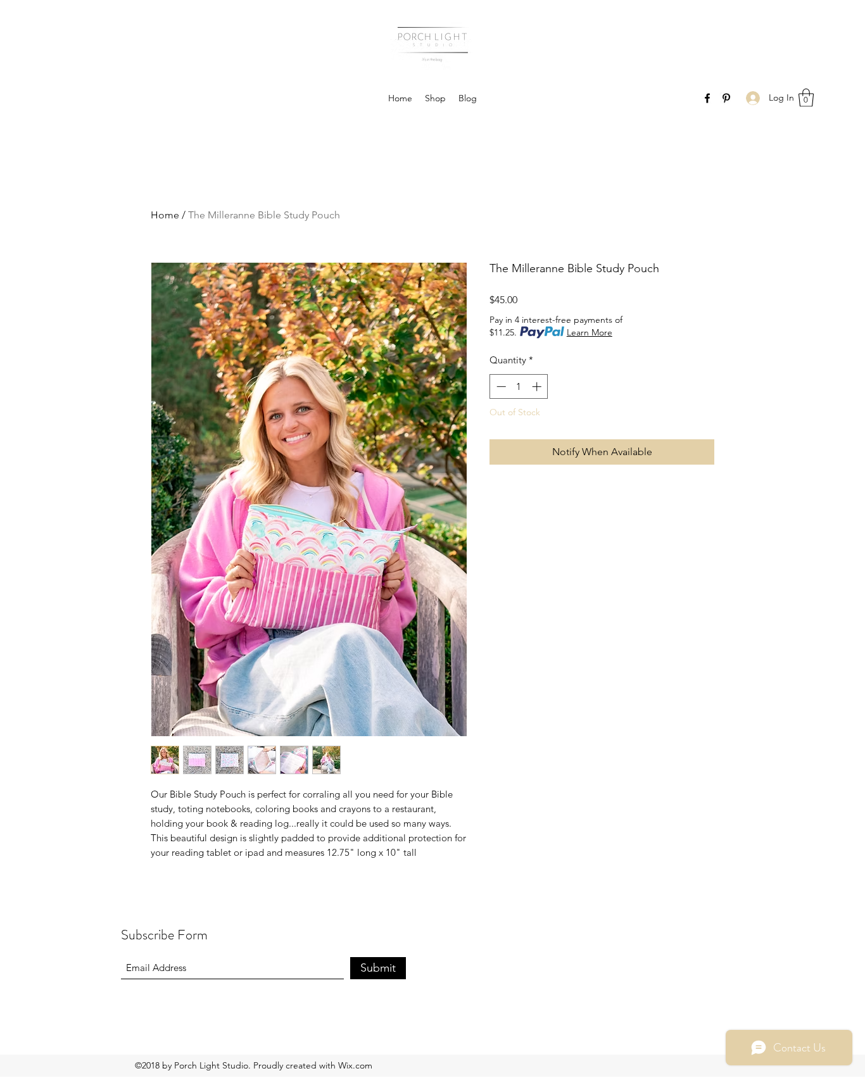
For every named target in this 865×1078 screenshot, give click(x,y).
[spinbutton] (518, 386)
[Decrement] (499, 386)
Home (165, 215)
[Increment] (537, 386)
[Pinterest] (726, 98)
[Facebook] (707, 98)
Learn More (589, 332)
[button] (806, 98)
